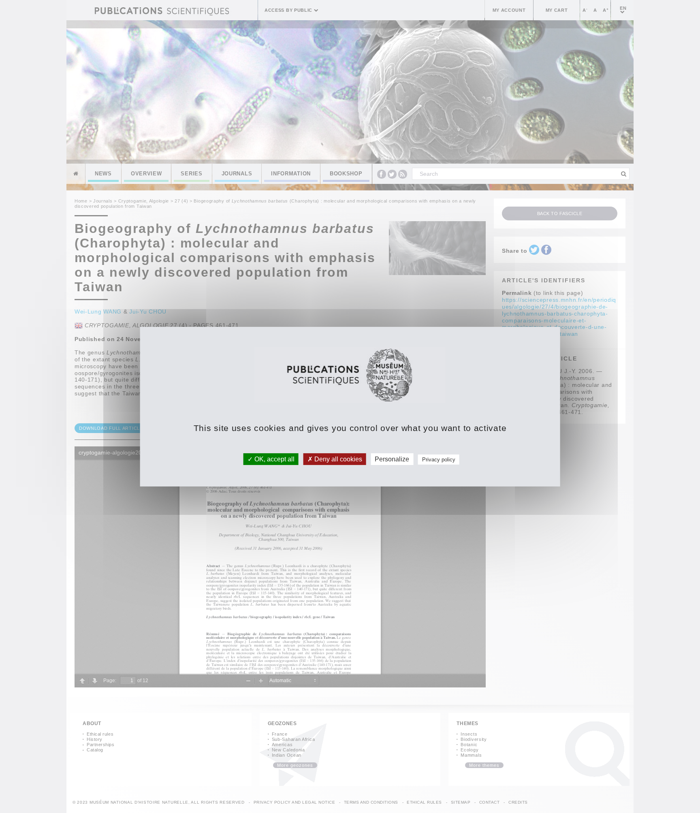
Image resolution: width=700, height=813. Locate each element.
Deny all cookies (337, 458)
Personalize (392, 458)
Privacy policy (438, 459)
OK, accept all (274, 458)
